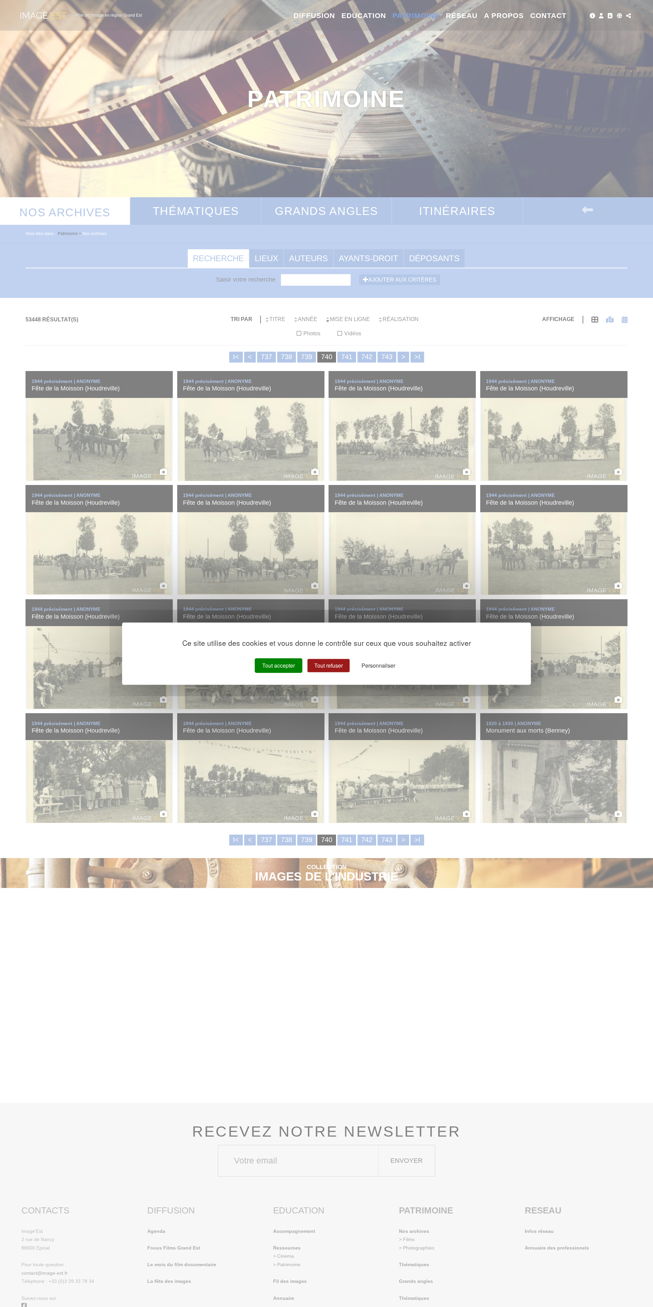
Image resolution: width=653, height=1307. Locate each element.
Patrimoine (416, 15)
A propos (504, 15)
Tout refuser (328, 665)
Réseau (462, 15)
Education (363, 15)
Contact (548, 15)
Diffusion (314, 15)
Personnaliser (378, 665)
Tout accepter (278, 665)
